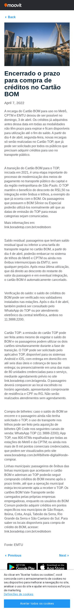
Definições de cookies (18, 594)
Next (62, 555)
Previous (14, 555)
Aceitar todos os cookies (37, 603)
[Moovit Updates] (37, 5)
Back (12, 17)
